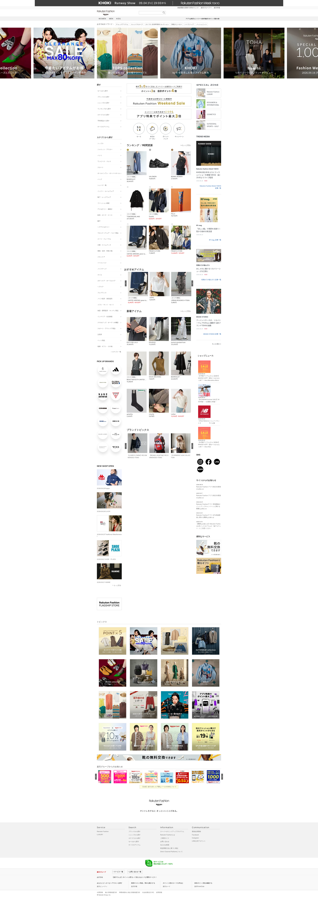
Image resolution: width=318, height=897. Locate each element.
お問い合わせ (164, 841)
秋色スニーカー (177, 24)
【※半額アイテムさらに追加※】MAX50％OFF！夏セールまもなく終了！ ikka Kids (209, 444)
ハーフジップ (189, 24)
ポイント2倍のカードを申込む (173, 883)
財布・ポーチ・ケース (105, 215)
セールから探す (103, 91)
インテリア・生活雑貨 (105, 316)
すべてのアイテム (103, 127)
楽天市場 (217, 8)
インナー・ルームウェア (106, 191)
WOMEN (102, 19)
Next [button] (221, 53)
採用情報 (159, 892)
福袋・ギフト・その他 (105, 346)
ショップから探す (103, 103)
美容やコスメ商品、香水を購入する (143, 883)
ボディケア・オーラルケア (106, 281)
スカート (100, 167)
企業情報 (100, 892)
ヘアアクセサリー (103, 227)
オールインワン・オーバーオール (109, 173)
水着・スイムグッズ (104, 245)
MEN (111, 19)
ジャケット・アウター (105, 149)
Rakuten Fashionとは (167, 835)
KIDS (118, 19)
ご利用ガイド (164, 838)
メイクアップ (102, 269)
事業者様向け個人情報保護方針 (129, 892)
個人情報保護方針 (111, 892)
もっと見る (117, 585)
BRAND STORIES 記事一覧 (212, 334)
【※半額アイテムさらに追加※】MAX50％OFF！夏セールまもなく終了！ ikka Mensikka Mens (209, 378)
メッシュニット (201, 24)
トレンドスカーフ (137, 24)
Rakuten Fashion (116, 13)
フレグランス (102, 293)
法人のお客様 (164, 845)
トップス (100, 143)
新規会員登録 (196, 831)
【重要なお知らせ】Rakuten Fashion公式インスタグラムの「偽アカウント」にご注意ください (208, 526)
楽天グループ (205, 8)
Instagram (195, 838)
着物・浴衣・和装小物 (105, 251)
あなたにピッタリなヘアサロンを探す (109, 883)
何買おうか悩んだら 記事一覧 (211, 280)
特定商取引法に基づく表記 (169, 848)
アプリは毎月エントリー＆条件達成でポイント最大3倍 (202, 19)
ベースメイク (102, 263)
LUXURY (100, 834)
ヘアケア (100, 287)
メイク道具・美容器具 (105, 299)
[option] (64, 53)
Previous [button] (97, 53)
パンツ (100, 155)
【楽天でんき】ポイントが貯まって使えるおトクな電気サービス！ (134, 877)
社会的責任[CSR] (148, 892)
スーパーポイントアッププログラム (172, 831)
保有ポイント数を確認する (203, 883)
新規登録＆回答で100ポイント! (188, 8)
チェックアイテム (122, 24)
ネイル (100, 275)
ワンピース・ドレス (104, 161)
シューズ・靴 (102, 185)
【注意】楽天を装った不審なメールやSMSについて (159, 787)
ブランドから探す (103, 97)
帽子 (99, 221)
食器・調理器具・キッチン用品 (108, 310)
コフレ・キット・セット (106, 305)
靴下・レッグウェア (104, 197)
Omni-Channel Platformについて (171, 851)
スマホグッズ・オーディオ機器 (108, 322)
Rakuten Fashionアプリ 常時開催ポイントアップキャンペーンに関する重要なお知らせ (208, 506)
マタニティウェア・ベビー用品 (108, 233)
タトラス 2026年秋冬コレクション (157, 24)
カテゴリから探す (103, 115)
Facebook (195, 835)
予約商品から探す (103, 121)
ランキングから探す (104, 109)
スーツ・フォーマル (104, 239)
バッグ (100, 179)
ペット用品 (101, 340)
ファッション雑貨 (103, 203)
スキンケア (101, 257)
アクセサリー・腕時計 (105, 209)
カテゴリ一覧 (116, 352)
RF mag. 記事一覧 (215, 240)
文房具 (100, 334)
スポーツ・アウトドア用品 (106, 328)
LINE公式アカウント (199, 841)
